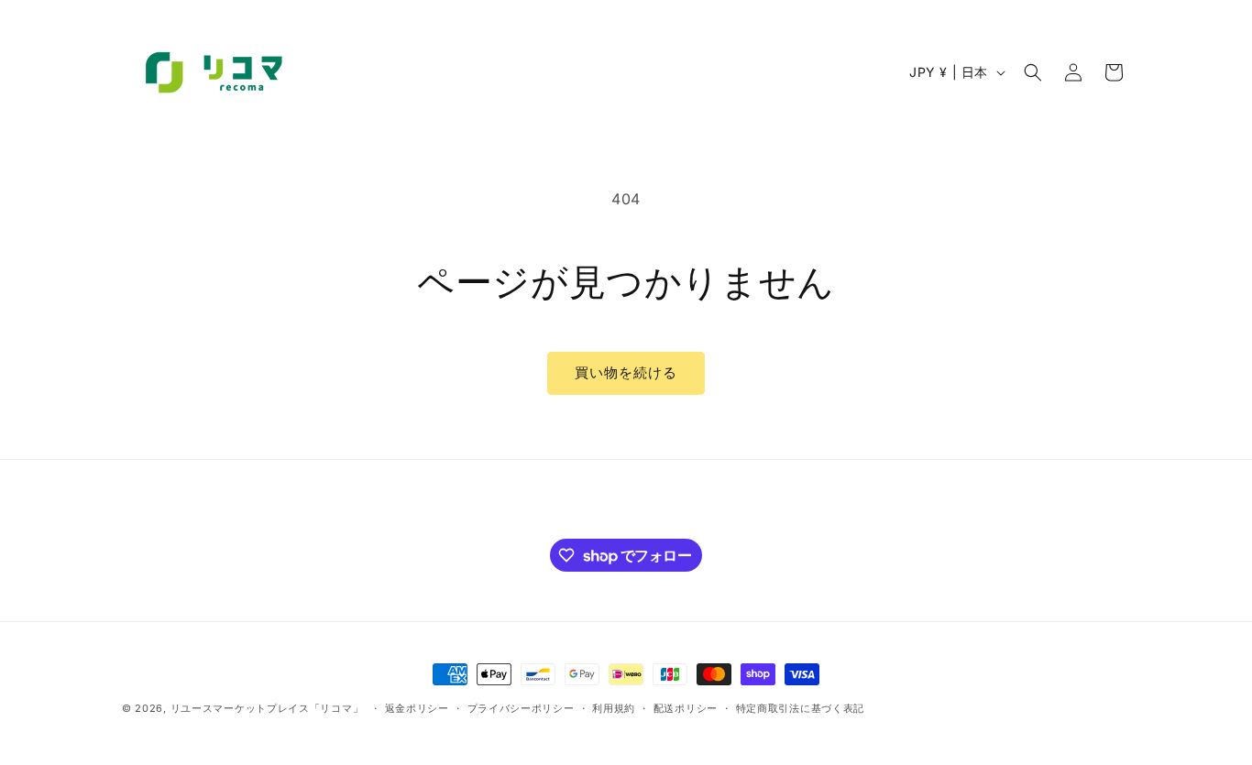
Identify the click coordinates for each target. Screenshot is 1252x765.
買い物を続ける (626, 372)
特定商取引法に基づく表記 (800, 708)
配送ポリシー (685, 708)
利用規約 (613, 708)
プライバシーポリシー (521, 708)
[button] (1033, 72)
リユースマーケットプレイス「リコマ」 (267, 708)
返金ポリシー (417, 708)
